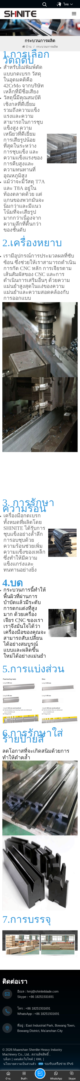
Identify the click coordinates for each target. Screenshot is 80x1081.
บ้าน (29, 46)
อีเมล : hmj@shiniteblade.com (38, 991)
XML (39, 1059)
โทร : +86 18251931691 (33, 1008)
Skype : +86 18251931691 (35, 997)
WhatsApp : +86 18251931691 (38, 1014)
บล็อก (7, 1059)
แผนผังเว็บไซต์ (23, 1059)
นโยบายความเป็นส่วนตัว (19, 1063)
